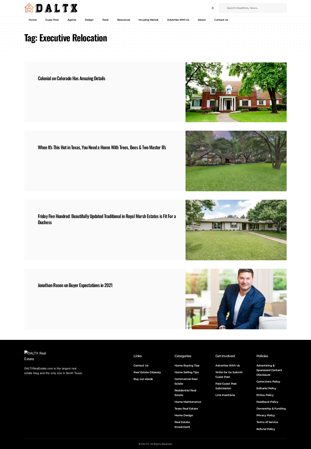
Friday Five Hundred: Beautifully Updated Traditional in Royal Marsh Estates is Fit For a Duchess (107, 219)
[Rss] (213, 8)
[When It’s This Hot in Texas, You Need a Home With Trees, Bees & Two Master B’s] (236, 161)
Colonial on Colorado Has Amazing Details (71, 78)
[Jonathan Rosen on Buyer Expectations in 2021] (236, 299)
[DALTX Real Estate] (50, 8)
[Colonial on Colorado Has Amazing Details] (236, 92)
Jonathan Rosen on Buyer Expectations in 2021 (75, 285)
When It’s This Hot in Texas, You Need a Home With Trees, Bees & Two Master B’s (102, 147)
